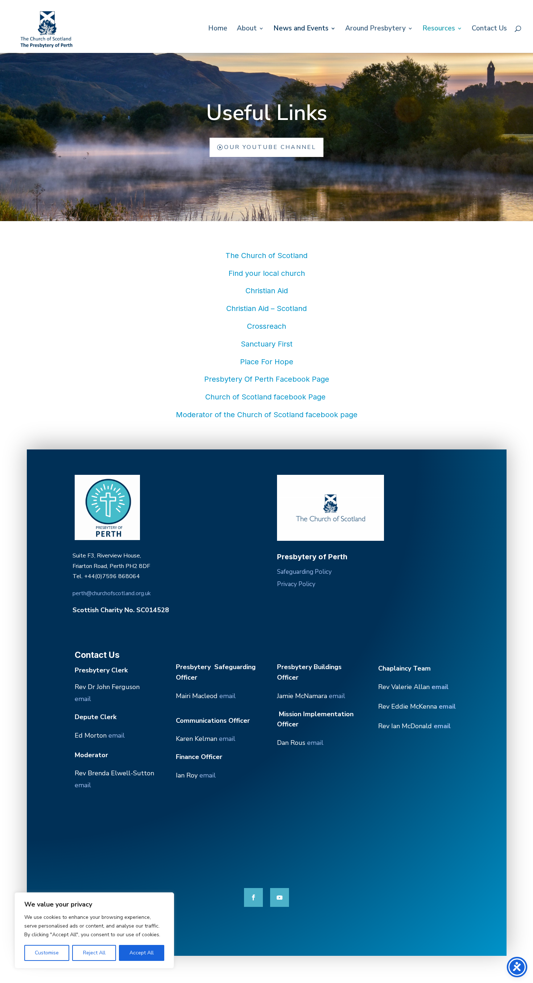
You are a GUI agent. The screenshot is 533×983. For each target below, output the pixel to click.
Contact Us (489, 29)
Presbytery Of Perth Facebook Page (266, 379)
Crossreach (266, 326)
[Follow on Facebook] (253, 897)
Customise (47, 952)
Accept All (141, 952)
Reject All (94, 952)
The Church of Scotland (266, 255)
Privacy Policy (296, 584)
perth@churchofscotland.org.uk (112, 593)
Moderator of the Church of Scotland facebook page (267, 414)
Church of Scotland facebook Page (266, 397)
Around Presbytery (375, 29)
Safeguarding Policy (304, 572)
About (247, 29)
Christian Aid (266, 290)
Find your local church (266, 273)
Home (217, 29)
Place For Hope (266, 361)
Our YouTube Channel (270, 147)
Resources (438, 29)
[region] (94, 930)
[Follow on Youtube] (279, 897)
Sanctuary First (267, 344)
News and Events (301, 29)
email (83, 698)
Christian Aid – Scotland (266, 308)
